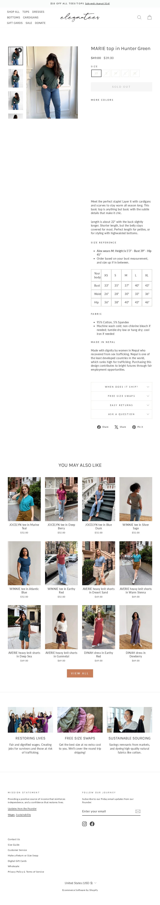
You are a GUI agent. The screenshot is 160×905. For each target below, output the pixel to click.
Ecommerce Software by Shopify (80, 890)
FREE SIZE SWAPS (121, 396)
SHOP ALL (13, 11)
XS (96, 73)
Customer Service (17, 850)
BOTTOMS (13, 17)
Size (94, 66)
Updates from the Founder (22, 808)
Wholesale (13, 866)
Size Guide (14, 844)
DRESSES (38, 11)
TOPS (25, 11)
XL (135, 73)
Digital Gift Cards (17, 860)
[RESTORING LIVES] (30, 719)
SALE (29, 23)
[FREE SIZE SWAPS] (80, 719)
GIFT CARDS (15, 23)
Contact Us (14, 839)
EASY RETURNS (121, 405)
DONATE (40, 23)
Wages (11, 814)
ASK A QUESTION (121, 414)
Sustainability (23, 814)
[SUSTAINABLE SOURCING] (129, 719)
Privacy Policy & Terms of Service (26, 871)
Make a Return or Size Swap (23, 855)
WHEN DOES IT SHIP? (121, 386)
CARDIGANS (30, 17)
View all (80, 673)
